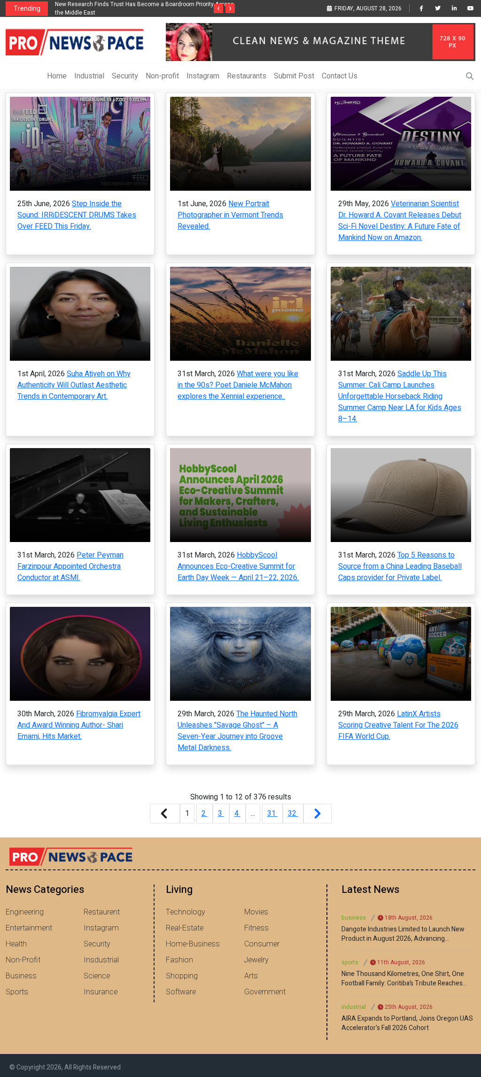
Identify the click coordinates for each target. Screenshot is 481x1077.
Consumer (261, 944)
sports (349, 962)
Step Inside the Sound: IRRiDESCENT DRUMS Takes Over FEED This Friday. (76, 215)
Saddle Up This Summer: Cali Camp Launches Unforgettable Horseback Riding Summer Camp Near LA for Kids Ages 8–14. (399, 396)
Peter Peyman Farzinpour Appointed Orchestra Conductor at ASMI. (70, 566)
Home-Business (193, 944)
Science (97, 976)
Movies (256, 912)
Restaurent (102, 912)
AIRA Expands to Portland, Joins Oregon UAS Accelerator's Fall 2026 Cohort (407, 1023)
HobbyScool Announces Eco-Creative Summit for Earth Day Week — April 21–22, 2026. (238, 566)
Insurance (100, 992)
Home (57, 76)
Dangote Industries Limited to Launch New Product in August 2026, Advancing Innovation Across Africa (403, 934)
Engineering (25, 912)
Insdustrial (101, 960)
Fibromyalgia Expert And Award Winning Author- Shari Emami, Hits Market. (78, 725)
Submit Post (294, 76)
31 (272, 813)
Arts (251, 976)
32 (293, 813)
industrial (353, 1007)
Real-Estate (184, 928)
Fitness (256, 928)
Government (265, 992)
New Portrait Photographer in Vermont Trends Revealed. (230, 215)
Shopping (182, 976)
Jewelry (256, 960)
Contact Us (339, 76)
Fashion (179, 960)
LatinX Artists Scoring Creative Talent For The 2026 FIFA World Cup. (398, 725)
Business (21, 976)
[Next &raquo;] (317, 813)
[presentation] (218, 8)
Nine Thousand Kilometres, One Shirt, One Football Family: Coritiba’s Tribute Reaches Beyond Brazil (402, 978)
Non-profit (162, 76)
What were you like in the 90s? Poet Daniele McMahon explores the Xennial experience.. (238, 385)
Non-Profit (23, 960)
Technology (185, 912)
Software (181, 992)
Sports (17, 992)
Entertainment (29, 928)
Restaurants (246, 76)
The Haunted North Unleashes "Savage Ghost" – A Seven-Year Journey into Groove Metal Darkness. (237, 730)
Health (16, 944)
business (353, 918)
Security (125, 76)
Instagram (202, 76)
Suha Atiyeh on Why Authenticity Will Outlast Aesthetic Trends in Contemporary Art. (74, 385)
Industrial (89, 76)
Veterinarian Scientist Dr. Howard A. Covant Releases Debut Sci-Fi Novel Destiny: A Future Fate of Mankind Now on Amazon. (399, 220)
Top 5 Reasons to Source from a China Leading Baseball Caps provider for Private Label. (400, 566)
